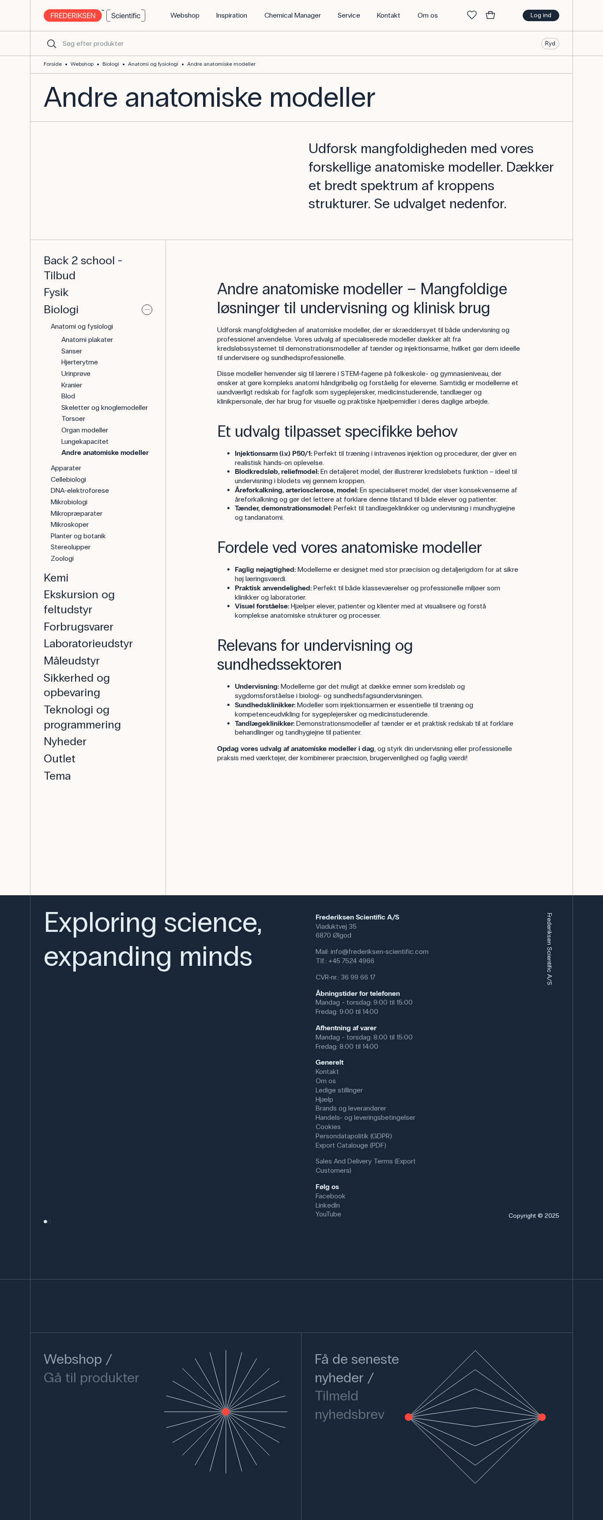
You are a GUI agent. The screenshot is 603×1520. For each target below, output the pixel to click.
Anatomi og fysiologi (153, 64)
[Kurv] (490, 15)
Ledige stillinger (339, 1090)
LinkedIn (328, 1205)
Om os (326, 1081)
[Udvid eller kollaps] (147, 309)
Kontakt (327, 1071)
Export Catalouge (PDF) (351, 1145)
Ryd (550, 43)
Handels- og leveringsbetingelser (365, 1117)
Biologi (110, 64)
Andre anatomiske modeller (221, 64)
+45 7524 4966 (351, 961)
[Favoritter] (472, 15)
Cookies (328, 1126)
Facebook (331, 1196)
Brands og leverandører (351, 1108)
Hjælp (324, 1099)
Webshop (82, 64)
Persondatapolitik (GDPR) (354, 1136)
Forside (53, 64)
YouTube (328, 1214)
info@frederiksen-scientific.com (380, 951)
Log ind (541, 15)
